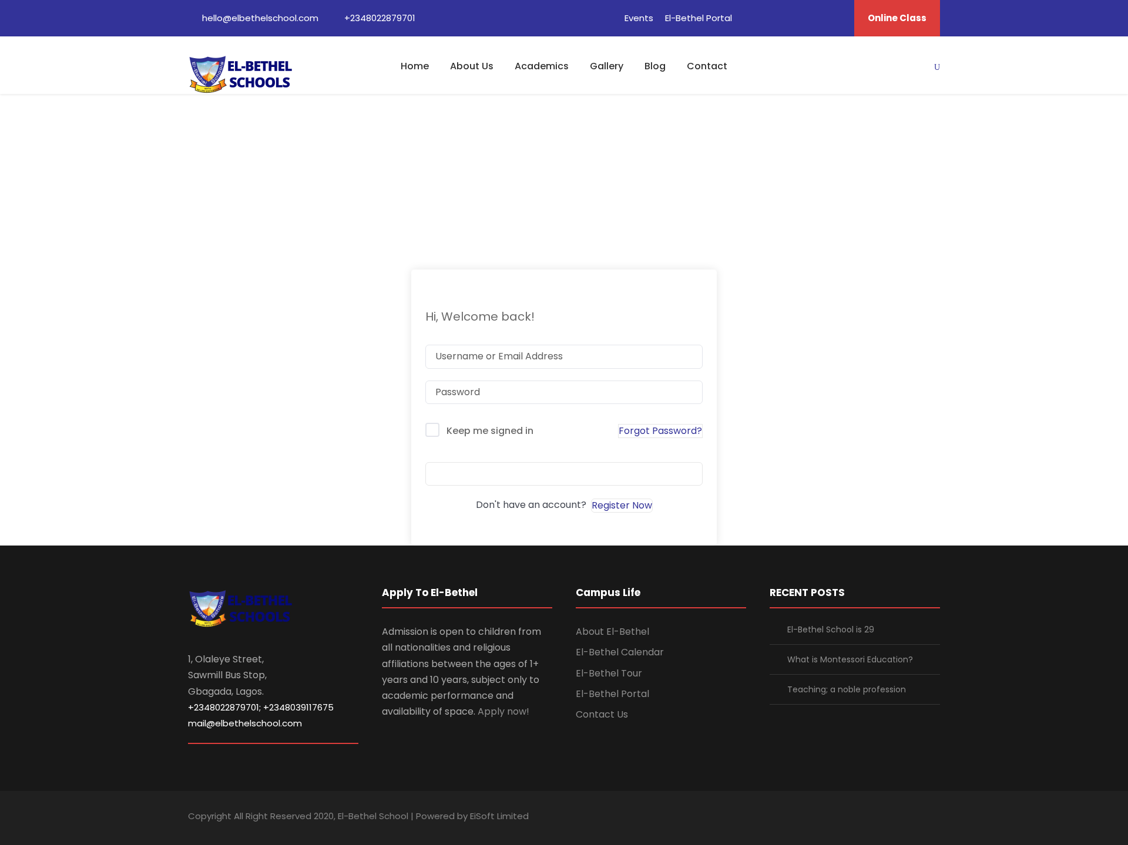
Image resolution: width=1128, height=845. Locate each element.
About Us (472, 66)
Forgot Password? (660, 430)
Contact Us (602, 714)
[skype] (894, 818)
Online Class (897, 18)
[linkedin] (772, 18)
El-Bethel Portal (698, 18)
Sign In (564, 473)
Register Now (622, 505)
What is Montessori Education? (850, 659)
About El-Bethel (612, 631)
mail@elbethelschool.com (245, 723)
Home (415, 66)
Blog (655, 66)
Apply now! (503, 711)
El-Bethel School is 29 (830, 629)
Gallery (606, 66)
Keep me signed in (489, 430)
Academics (542, 66)
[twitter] (815, 18)
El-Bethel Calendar (620, 652)
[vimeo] (837, 18)
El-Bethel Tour (609, 673)
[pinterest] (793, 18)
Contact (707, 66)
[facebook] (750, 18)
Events (639, 18)
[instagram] (935, 818)
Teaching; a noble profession (846, 689)
